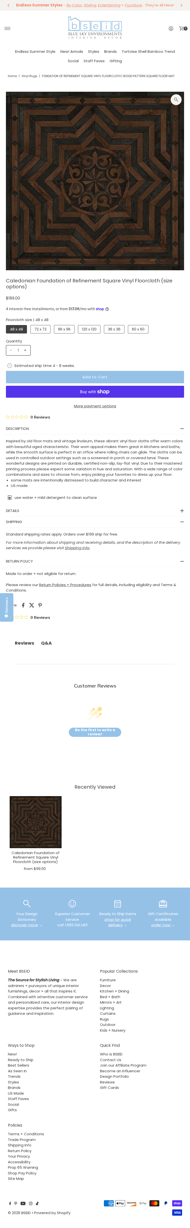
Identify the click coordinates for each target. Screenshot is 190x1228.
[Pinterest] (15, 1204)
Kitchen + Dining (114, 991)
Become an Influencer (120, 1071)
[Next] (181, 5)
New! (12, 1054)
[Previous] (9, 5)
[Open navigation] (7, 28)
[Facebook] (10, 1204)
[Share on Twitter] (31, 605)
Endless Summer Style (35, 51)
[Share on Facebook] (23, 605)
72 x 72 (40, 329)
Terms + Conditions (26, 1134)
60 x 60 (138, 329)
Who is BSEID (111, 1054)
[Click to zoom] (176, 99)
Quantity (14, 341)
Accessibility (19, 1162)
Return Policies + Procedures (65, 584)
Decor (105, 985)
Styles (93, 51)
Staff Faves (94, 60)
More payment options (95, 406)
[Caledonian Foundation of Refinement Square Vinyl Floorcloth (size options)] (36, 822)
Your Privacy (19, 1156)
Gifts (12, 1109)
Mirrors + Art (111, 1002)
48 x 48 (16, 329)
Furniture (108, 980)
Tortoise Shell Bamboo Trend (148, 51)
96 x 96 (64, 329)
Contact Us (110, 1059)
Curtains (108, 1013)
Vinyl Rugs (29, 76)
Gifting (116, 60)
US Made (16, 1093)
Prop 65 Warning (23, 1167)
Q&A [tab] (46, 643)
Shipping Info (19, 1145)
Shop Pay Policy (22, 1173)
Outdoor (108, 1024)
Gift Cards (109, 1087)
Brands (110, 51)
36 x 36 (114, 329)
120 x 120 (89, 329)
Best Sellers (18, 1065)
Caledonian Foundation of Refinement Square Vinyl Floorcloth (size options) (36, 857)
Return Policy (19, 1150)
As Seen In (17, 1071)
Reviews (107, 1082)
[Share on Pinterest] (40, 605)
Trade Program (22, 1139)
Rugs (104, 1019)
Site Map (16, 1178)
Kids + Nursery (112, 1030)
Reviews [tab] (24, 643)
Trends (14, 1076)
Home (12, 76)
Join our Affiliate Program (123, 1065)
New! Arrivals (71, 51)
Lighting (107, 1008)
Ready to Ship (20, 1059)
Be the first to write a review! (95, 732)
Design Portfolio (114, 1076)
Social (73, 60)
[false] (27, 903)
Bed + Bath (110, 996)
